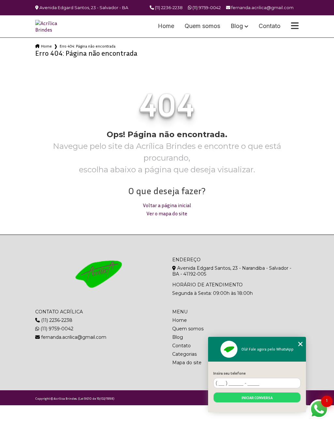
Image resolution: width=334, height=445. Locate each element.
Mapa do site (187, 363)
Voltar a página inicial (167, 205)
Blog (237, 26)
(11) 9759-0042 (206, 7)
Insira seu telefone (229, 373)
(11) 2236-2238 (168, 7)
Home (166, 26)
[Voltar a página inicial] (51, 26)
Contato (270, 26)
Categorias (184, 354)
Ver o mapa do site (166, 213)
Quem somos (202, 26)
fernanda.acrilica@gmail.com (73, 337)
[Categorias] (295, 26)
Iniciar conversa (257, 397)
